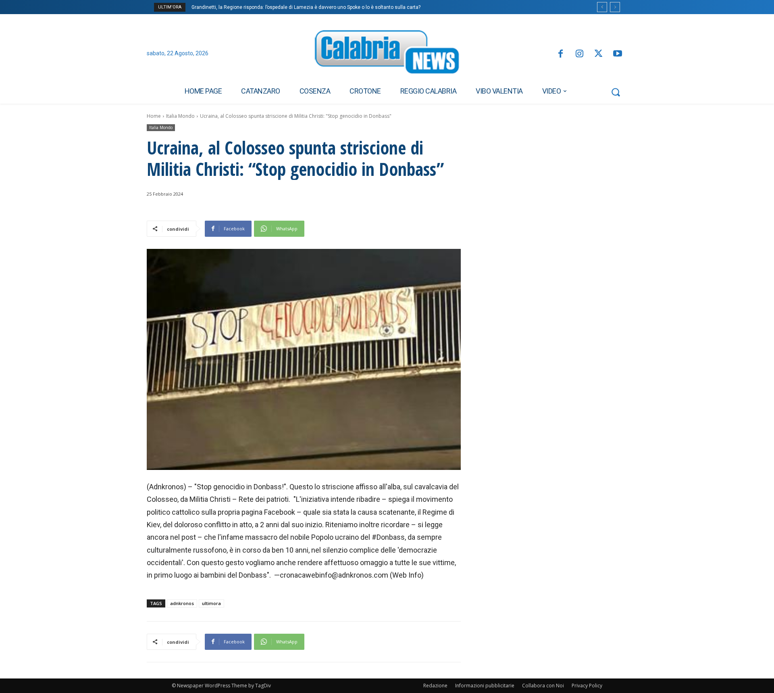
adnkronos (182, 603)
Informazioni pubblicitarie (484, 685)
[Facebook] (560, 54)
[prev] (602, 7)
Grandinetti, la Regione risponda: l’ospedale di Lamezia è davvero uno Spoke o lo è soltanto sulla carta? (305, 7)
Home (154, 116)
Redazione (435, 685)
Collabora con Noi (543, 685)
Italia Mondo (180, 116)
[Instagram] (579, 54)
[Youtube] (617, 54)
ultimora (211, 603)
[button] (615, 92)
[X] (598, 54)
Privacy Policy (587, 685)
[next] (615, 7)
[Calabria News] (387, 54)
